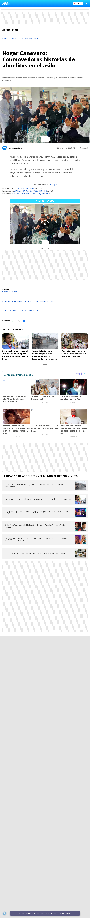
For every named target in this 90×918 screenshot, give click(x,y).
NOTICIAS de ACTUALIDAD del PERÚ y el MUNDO (30, 193)
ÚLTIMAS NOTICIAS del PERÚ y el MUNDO (30, 191)
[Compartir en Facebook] (24, 321)
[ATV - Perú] (6, 3)
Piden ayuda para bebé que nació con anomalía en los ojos (28, 301)
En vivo (78, 3)
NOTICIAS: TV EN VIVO (26, 188)
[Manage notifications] (4, 913)
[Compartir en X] (19, 321)
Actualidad (10, 30)
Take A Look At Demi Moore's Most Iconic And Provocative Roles (44, 428)
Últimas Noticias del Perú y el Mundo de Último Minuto (40, 476)
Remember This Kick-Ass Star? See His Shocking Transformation (14, 399)
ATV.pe (53, 184)
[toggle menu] (86, 3)
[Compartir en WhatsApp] (13, 321)
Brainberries (16, 405)
